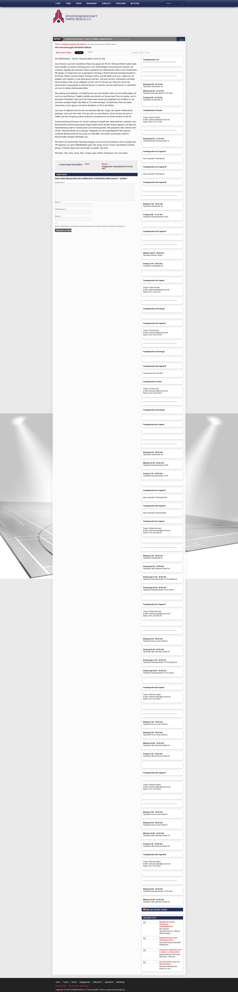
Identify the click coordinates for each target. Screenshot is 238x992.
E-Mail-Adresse (60, 209)
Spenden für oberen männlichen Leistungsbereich (167, 924)
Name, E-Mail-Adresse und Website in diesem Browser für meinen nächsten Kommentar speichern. (90, 226)
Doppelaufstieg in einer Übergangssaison (168, 939)
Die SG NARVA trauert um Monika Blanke (169, 963)
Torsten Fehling (65, 53)
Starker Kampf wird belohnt (70, 165)
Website (58, 216)
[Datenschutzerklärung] (79, 985)
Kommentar (60, 182)
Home (57, 44)
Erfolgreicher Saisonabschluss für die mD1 (117, 167)
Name (57, 202)
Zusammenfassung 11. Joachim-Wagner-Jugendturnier (89, 39)
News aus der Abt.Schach (156, 909)
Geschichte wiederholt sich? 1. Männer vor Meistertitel (170, 951)
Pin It (90, 52)
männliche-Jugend (68, 44)
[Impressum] (61, 985)
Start (58, 3)
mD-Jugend (81, 44)
